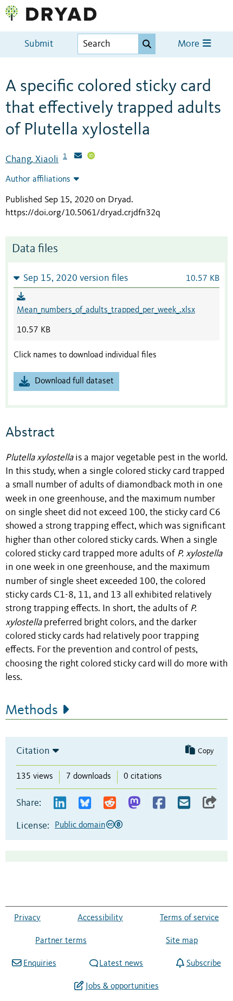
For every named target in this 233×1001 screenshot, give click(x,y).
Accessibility (100, 918)
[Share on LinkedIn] (60, 803)
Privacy (27, 918)
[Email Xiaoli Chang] (78, 156)
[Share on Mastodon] (134, 803)
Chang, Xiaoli (32, 159)
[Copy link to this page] (210, 803)
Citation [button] (33, 751)
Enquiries (39, 963)
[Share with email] (184, 803)
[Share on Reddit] (109, 803)
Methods (31, 710)
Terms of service (189, 918)
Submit (38, 44)
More (190, 44)
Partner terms (61, 940)
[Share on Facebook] (159, 803)
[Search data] (147, 44)
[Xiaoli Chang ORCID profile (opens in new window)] (91, 156)
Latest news (121, 963)
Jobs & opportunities (122, 986)
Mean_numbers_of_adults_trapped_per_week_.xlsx (106, 310)
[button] (116, 278)
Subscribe (203, 963)
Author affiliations (37, 179)
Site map (182, 940)
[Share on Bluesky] (85, 803)
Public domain (80, 825)
